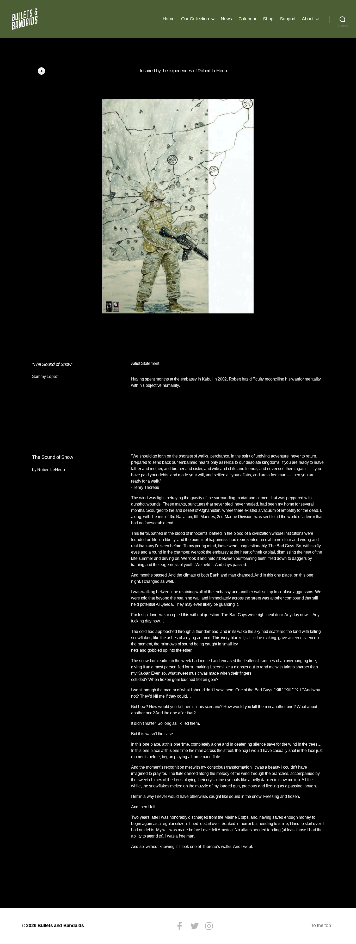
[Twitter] (194, 926)
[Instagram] (209, 926)
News (226, 18)
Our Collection (195, 18)
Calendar (247, 18)
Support (288, 18)
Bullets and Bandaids (61, 925)
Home (169, 18)
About (308, 18)
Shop (268, 18)
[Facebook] (179, 926)
